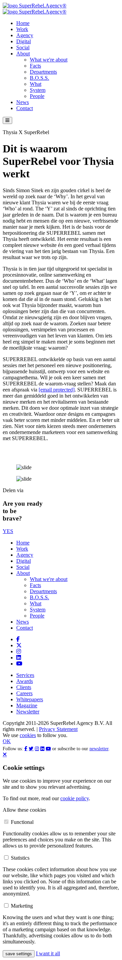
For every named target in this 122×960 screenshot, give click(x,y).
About (23, 53)
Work (22, 29)
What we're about (48, 59)
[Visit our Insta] (18, 651)
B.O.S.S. (39, 78)
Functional (22, 822)
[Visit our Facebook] (18, 639)
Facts (35, 66)
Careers (24, 693)
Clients (23, 687)
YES (8, 531)
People (37, 96)
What (35, 84)
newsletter (98, 748)
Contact (24, 108)
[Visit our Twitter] (19, 645)
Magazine (26, 705)
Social (22, 47)
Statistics (20, 858)
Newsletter (27, 711)
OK (7, 741)
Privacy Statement (58, 729)
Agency (24, 35)
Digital (23, 41)
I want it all (48, 953)
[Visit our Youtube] (19, 663)
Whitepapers (29, 699)
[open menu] (7, 120)
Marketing (22, 906)
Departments (43, 72)
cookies (28, 735)
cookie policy (74, 798)
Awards (24, 681)
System (37, 90)
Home (22, 23)
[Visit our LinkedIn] (18, 657)
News (22, 102)
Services (25, 675)
